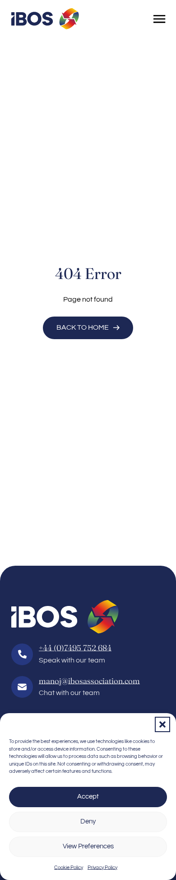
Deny (88, 821)
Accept (88, 796)
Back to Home (82, 327)
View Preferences (88, 846)
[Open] (159, 19)
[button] (162, 724)
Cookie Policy (68, 867)
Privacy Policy (102, 867)
